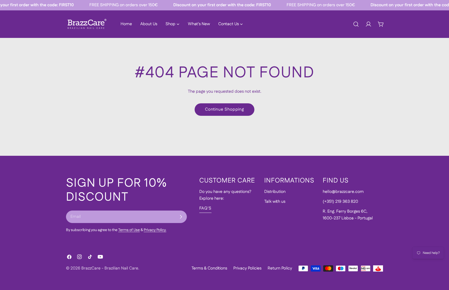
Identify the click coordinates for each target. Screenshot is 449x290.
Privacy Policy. (155, 230)
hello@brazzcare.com (343, 192)
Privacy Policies (247, 268)
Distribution (275, 192)
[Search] (356, 24)
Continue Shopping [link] (224, 109)
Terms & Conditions (209, 268)
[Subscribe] (180, 216)
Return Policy (280, 268)
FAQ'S (205, 208)
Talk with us (274, 202)
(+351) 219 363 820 (340, 202)
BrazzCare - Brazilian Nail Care (109, 268)
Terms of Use (129, 230)
